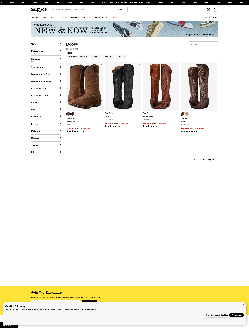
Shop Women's (193, 34)
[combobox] (83, 9)
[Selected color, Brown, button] (183, 114)
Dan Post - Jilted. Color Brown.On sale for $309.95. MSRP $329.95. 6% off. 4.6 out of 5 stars (199, 97)
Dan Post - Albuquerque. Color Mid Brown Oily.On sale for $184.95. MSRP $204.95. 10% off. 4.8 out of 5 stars (84, 97)
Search (121, 9)
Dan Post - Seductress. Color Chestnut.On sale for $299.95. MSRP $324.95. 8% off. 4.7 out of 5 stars (161, 97)
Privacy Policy (91, 309)
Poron (120, 57)
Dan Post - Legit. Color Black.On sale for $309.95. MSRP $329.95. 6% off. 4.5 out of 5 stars (123, 97)
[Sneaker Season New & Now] (124, 29)
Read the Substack (137, 2)
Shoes (82, 57)
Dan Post (107, 57)
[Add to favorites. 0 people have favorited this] (100, 65)
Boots (94, 57)
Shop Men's (208, 34)
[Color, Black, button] (73, 114)
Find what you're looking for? (203, 160)
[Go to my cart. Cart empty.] (215, 9)
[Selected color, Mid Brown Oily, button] (68, 114)
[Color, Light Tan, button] (187, 114)
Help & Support (211, 17)
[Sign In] (208, 9)
